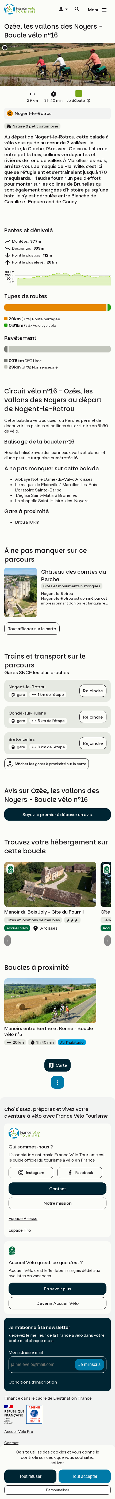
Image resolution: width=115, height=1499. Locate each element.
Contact (57, 1188)
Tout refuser (30, 1476)
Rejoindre (93, 690)
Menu (93, 9)
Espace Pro (20, 1230)
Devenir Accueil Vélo (57, 1303)
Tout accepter (84, 1476)
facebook (84, 1172)
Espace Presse (23, 1218)
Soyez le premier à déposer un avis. (57, 814)
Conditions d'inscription (33, 1382)
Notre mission (58, 1203)
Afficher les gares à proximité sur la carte (50, 763)
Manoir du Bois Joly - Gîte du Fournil (44, 912)
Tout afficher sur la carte (32, 628)
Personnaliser (57, 1490)
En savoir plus (57, 1288)
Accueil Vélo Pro (18, 1431)
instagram (35, 1172)
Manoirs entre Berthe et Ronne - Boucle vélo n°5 (48, 1031)
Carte (61, 1065)
